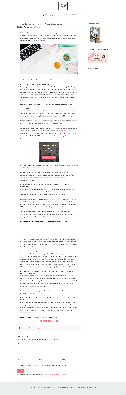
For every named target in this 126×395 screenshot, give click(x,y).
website (72, 111)
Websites (37, 27)
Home (33, 387)
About (39, 387)
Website (62, 359)
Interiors (31, 328)
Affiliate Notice (49, 387)
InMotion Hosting (56, 199)
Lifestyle (37, 328)
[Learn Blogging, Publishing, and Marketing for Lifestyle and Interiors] (63, 6)
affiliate (51, 80)
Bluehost (56, 212)
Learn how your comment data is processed (53, 374)
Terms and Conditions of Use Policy (83, 387)
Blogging (26, 328)
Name (19, 359)
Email (41, 359)
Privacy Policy (62, 387)
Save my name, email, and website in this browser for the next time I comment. (42, 365)
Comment (20, 343)
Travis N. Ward (62, 131)
